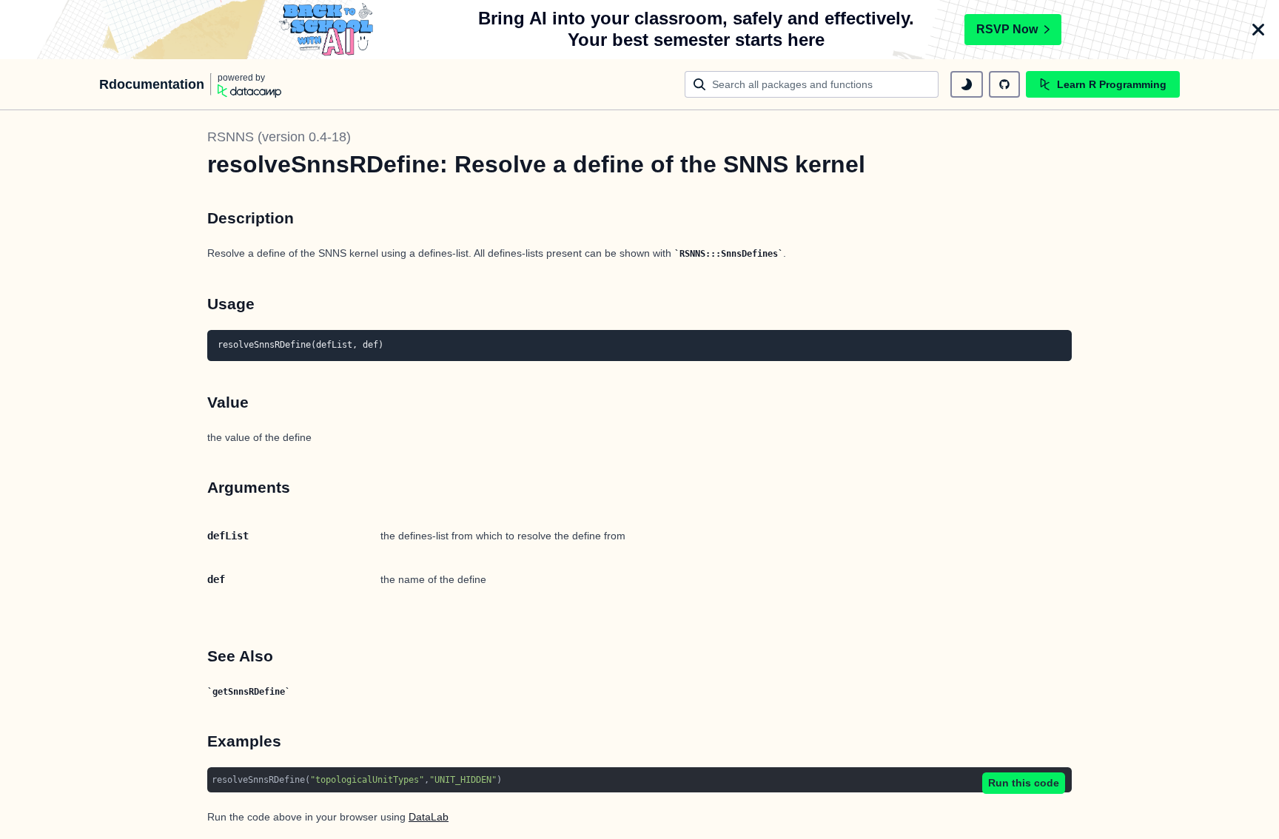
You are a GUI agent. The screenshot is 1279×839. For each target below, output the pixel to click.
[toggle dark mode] (966, 84)
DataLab (429, 817)
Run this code (1023, 783)
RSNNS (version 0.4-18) (279, 136)
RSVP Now (1007, 29)
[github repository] (1004, 84)
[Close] (1258, 29)
